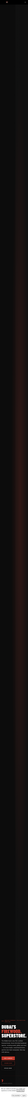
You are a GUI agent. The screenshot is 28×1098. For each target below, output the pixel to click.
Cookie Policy (20, 1090)
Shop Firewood (8, 1058)
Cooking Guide (8, 1063)
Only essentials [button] (16, 1095)
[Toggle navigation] (25, 2)
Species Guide (8, 1068)
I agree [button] (24, 1095)
